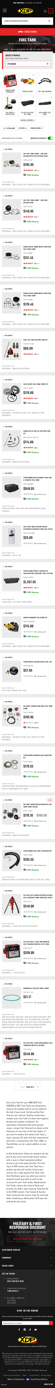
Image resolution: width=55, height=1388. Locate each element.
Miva (25, 1375)
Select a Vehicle (31, 32)
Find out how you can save (27, 1239)
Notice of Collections (16, 1379)
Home (6, 49)
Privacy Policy (46, 1375)
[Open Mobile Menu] (4, 10)
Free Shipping (18, 3)
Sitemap (4, 1384)
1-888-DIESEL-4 (13, 1291)
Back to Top (48, 1384)
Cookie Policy (34, 1375)
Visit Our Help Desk (15, 1281)
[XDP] (25, 11)
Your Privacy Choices (38, 1379)
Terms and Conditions (11, 1375)
